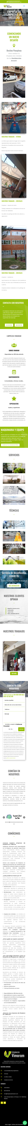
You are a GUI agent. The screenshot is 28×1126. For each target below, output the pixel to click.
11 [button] (18, 822)
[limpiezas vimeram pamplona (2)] (14, 97)
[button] (4, 817)
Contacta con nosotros (10, 445)
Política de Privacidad (17, 1124)
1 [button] (5, 822)
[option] (14, 816)
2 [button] (6, 822)
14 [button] (22, 822)
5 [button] (10, 822)
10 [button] (17, 822)
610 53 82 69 (19, 325)
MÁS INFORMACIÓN (14, 586)
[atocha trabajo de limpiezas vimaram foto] (14, 133)
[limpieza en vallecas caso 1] (14, 269)
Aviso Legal (8, 1124)
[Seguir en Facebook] (2, 1103)
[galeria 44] (14, 670)
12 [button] (19, 822)
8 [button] (14, 822)
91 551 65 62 (9, 325)
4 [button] (9, 822)
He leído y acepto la (13, 725)
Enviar (21, 729)
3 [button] (8, 822)
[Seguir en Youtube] (5, 1103)
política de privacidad (11, 758)
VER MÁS (14, 673)
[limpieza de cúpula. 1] (14, 197)
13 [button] (21, 822)
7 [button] (13, 822)
